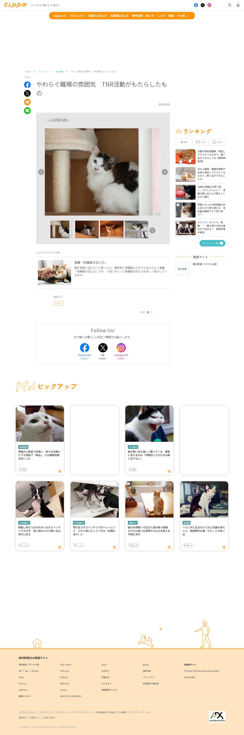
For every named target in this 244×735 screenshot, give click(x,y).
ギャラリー (43, 71)
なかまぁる (106, 683)
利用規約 (123, 712)
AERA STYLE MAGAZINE (70, 696)
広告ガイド (35, 717)
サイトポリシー (62, 712)
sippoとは (59, 16)
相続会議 (147, 670)
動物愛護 (137, 16)
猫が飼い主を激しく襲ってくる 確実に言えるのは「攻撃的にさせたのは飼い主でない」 (149, 455)
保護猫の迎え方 (119, 16)
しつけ (161, 16)
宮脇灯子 (133, 522)
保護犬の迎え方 (97, 16)
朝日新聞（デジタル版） (30, 664)
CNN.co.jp (64, 670)
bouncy (63, 689)
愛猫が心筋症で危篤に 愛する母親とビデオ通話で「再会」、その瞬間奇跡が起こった (39, 455)
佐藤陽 (187, 522)
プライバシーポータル (140, 712)
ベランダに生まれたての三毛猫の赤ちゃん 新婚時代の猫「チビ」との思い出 (204, 530)
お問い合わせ (49, 717)
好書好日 (105, 677)
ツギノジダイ (149, 677)
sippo (104, 664)
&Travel (35, 670)
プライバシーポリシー (82, 712)
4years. (146, 664)
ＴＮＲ (58, 303)
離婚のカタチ (25, 696)
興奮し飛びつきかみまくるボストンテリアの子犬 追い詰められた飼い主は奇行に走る (39, 530)
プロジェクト (77, 16)
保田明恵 (23, 447)
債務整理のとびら (109, 689)
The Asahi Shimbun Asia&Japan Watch (201, 670)
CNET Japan (65, 664)
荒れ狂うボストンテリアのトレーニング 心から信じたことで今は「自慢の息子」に (94, 530)
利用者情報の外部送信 (106, 712)
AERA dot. (64, 683)
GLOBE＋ (105, 670)
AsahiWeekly (189, 677)
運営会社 (23, 717)
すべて (184, 142)
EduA (21, 677)
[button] (47, 230)
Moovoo (23, 683)
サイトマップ (46, 712)
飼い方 (150, 16)
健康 (171, 16)
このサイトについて (28, 712)
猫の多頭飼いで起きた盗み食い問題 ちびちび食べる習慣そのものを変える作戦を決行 (149, 530)
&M (20, 670)
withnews (23, 689)
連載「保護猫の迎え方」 (90, 262)
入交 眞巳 (133, 447)
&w (26, 670)
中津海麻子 (24, 522)
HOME (28, 71)
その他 (181, 16)
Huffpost (64, 677)
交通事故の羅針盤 (151, 683)
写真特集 (59, 71)
